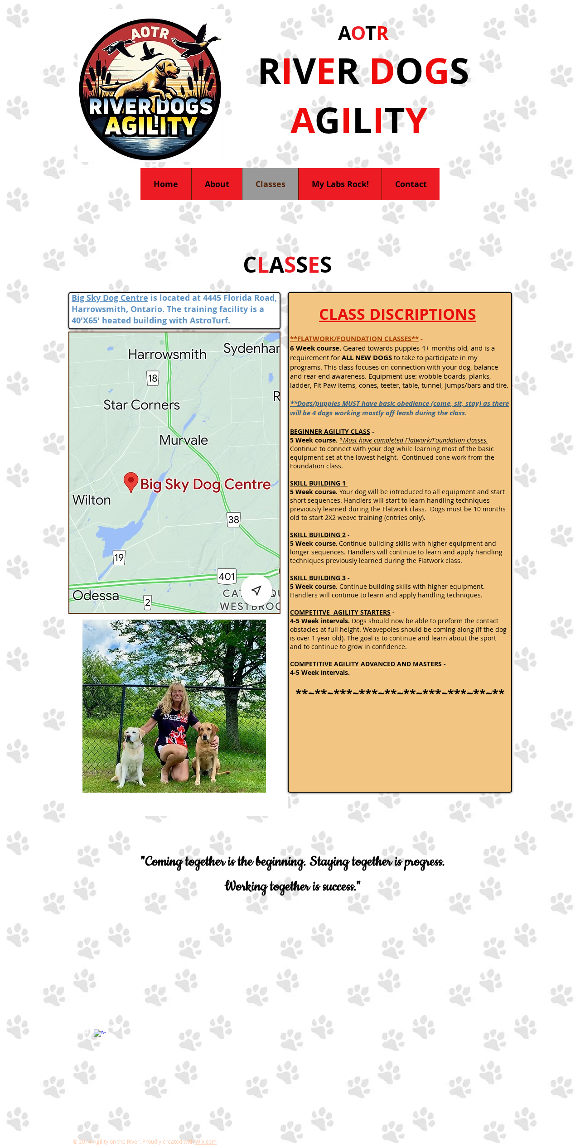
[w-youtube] (83, 1028)
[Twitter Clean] (116, 1028)
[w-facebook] (100, 1035)
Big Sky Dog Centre (110, 297)
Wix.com (206, 1141)
